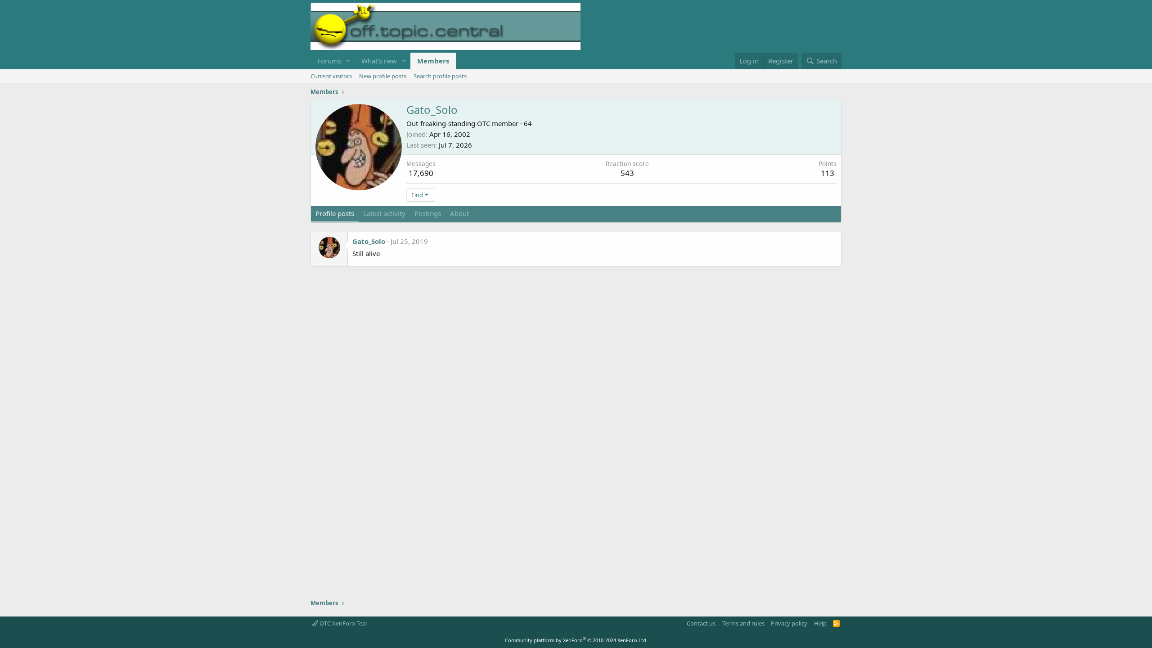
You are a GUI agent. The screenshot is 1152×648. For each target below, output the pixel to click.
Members (433, 60)
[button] (348, 61)
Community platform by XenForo (576, 640)
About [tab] (459, 213)
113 (827, 173)
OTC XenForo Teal (342, 623)
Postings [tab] (427, 213)
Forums (329, 60)
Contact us (701, 623)
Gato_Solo (368, 241)
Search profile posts (440, 76)
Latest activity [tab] (384, 213)
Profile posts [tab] (334, 213)
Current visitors (331, 76)
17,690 (421, 173)
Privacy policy (789, 623)
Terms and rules (743, 623)
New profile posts (382, 76)
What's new (379, 60)
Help (820, 623)
